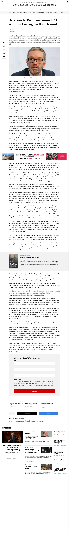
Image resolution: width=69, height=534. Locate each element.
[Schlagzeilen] (5, 9)
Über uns (64, 2)
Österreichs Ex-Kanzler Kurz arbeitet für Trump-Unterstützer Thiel (47, 405)
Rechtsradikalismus (20, 421)
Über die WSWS (49, 12)
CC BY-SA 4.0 (43, 77)
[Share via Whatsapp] (4, 46)
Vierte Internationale (10, 12)
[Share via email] (4, 53)
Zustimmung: (17, 379)
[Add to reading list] (4, 60)
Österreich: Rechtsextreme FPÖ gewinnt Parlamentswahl (16, 404)
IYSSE (34, 12)
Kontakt (59, 2)
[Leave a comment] (4, 56)
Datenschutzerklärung (28, 383)
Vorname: (16, 367)
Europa (27, 421)
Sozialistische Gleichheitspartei (24, 12)
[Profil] (67, 2)
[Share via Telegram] (4, 49)
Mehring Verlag (40, 12)
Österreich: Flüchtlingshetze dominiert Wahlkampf (31, 404)
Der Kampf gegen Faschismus (37, 421)
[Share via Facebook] (4, 39)
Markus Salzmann (13, 29)
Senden (34, 391)
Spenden (61, 12)
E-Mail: (16, 360)
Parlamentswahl (26, 81)
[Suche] (67, 9)
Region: (16, 373)
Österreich (11, 421)
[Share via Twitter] (4, 42)
